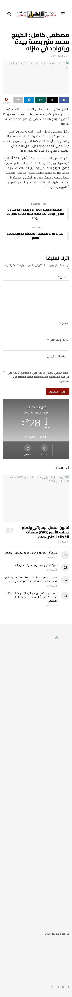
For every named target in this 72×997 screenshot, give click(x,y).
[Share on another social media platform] (18, 100)
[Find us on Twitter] (58, 987)
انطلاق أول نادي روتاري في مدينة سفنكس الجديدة (31, 552)
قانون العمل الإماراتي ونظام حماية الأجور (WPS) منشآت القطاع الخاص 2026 (45, 532)
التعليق (63, 277)
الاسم (64, 323)
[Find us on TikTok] (52, 987)
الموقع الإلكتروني (58, 356)
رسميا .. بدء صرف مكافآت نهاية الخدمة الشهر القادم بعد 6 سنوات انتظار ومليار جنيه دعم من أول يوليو (31, 579)
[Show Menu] (63, 14)
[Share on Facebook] (64, 100)
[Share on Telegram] (29, 100)
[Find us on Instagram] (63, 987)
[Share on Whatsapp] (40, 100)
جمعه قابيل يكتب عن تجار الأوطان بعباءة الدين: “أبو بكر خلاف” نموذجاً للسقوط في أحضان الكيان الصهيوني (32, 597)
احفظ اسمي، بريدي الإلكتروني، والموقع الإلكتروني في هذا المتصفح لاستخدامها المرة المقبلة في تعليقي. (38, 377)
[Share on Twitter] (52, 100)
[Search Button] (9, 14)
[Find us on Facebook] (68, 987)
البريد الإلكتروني (58, 340)
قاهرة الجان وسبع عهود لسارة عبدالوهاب (36, 565)
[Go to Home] (36, 13)
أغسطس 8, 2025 (59, 56)
